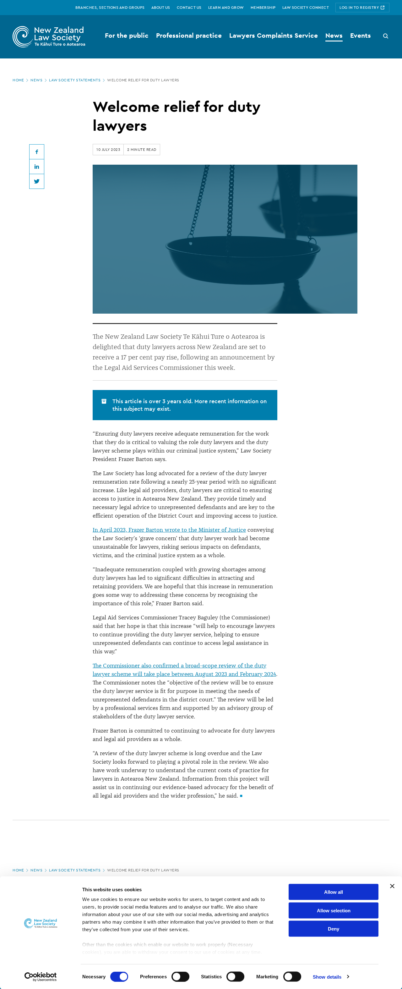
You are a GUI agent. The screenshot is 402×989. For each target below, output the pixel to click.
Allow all (333, 892)
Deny (333, 928)
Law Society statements (74, 80)
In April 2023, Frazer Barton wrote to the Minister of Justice (169, 529)
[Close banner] (392, 886)
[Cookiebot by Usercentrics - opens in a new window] (40, 976)
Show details (327, 976)
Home (18, 80)
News (36, 80)
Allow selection (333, 910)
